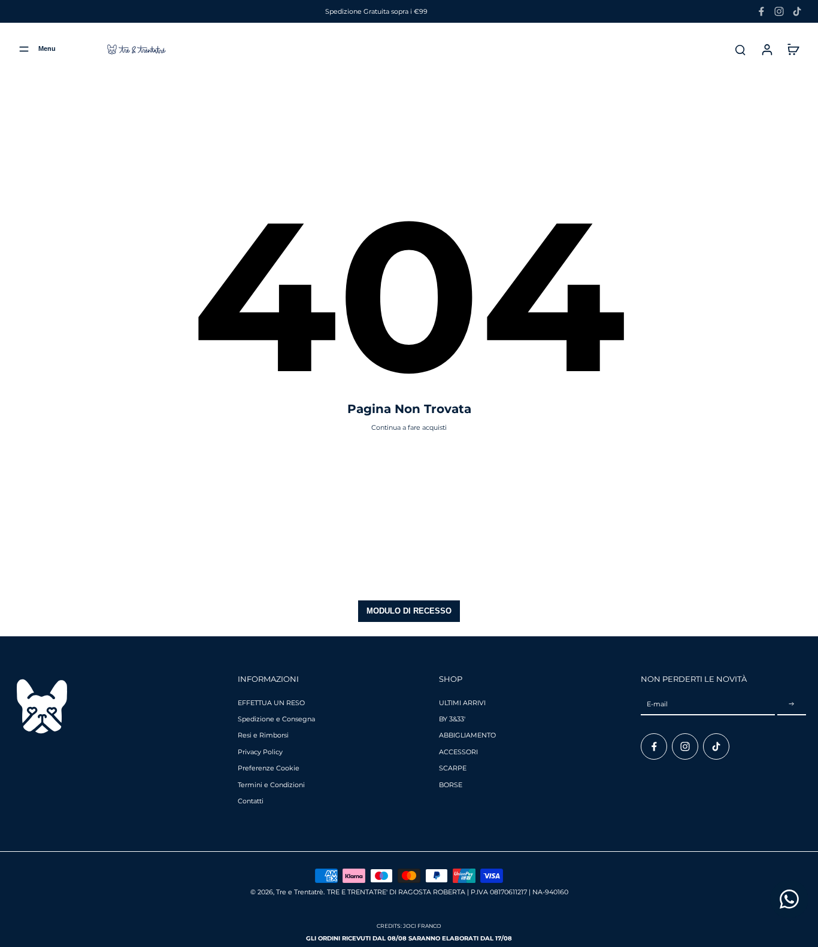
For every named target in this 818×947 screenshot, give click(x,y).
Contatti (250, 801)
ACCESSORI (458, 752)
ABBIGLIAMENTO (467, 735)
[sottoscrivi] (791, 704)
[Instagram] (779, 11)
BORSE (450, 785)
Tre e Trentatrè (299, 892)
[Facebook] (761, 11)
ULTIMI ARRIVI (462, 703)
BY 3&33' (452, 719)
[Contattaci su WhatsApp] (789, 899)
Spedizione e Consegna (276, 719)
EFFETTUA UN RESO (271, 703)
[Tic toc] (797, 11)
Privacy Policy (260, 752)
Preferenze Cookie (268, 768)
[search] (740, 49)
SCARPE (452, 768)
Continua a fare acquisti (409, 427)
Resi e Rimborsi (263, 735)
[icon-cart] (793, 49)
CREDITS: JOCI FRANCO (409, 925)
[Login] (766, 49)
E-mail (657, 704)
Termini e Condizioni (271, 785)
